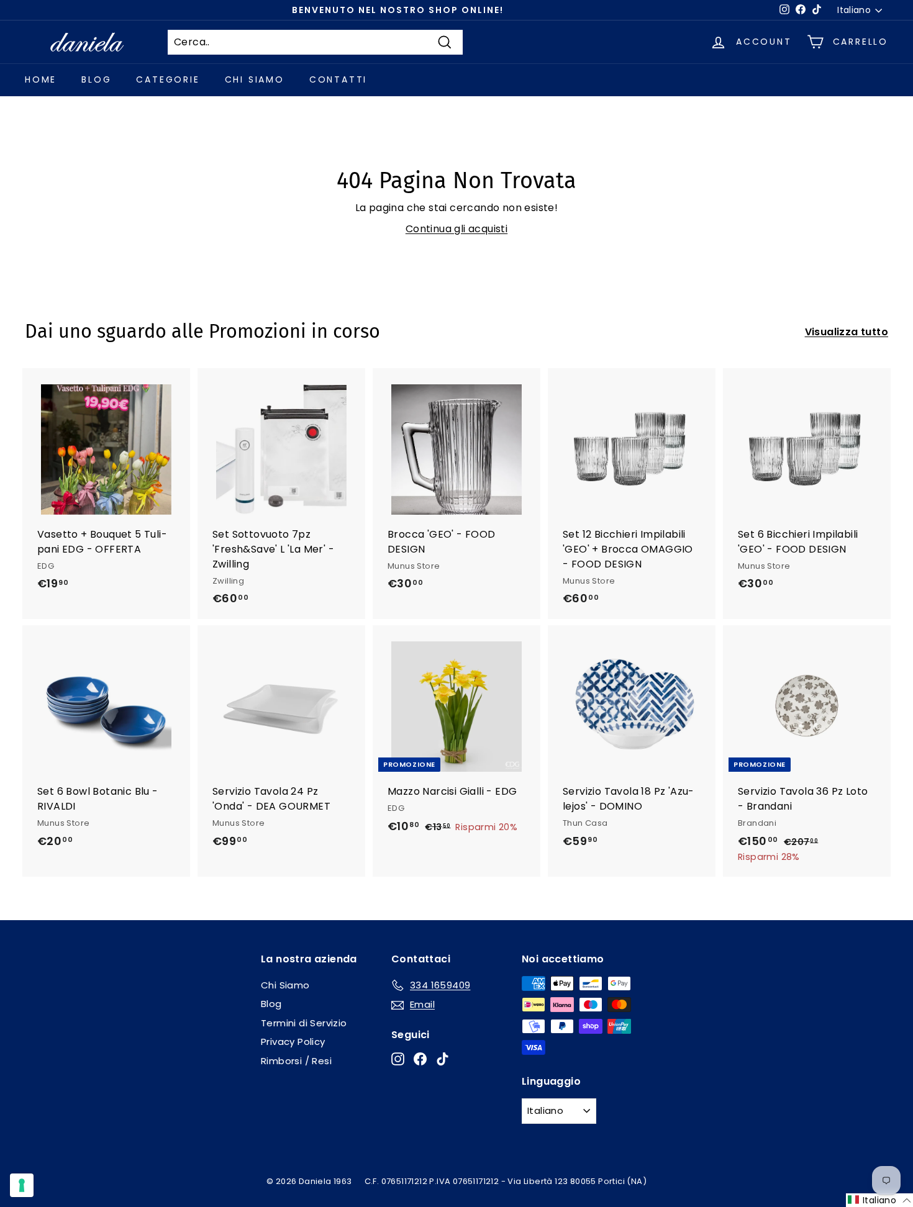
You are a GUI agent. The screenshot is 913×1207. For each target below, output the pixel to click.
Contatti (338, 79)
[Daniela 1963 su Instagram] (397, 1059)
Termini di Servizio (304, 1022)
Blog (96, 79)
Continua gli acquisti (456, 229)
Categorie (167, 79)
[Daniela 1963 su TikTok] (442, 1059)
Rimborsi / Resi (296, 1060)
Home (41, 79)
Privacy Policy (293, 1041)
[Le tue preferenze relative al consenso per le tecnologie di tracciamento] (22, 1185)
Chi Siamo (254, 79)
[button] (879, 1200)
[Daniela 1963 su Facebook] (420, 1059)
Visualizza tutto (846, 332)
